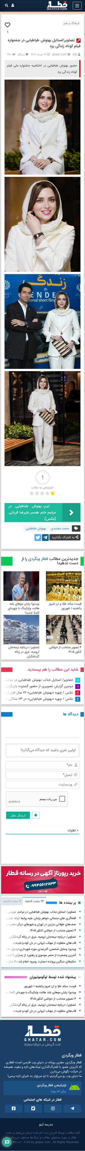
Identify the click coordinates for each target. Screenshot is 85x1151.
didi (75, 54)
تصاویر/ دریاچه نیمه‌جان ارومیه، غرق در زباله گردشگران (23, 652)
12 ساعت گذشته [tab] (12, 901)
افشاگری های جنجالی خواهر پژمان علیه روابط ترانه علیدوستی (38, 918)
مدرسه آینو (46, 1124)
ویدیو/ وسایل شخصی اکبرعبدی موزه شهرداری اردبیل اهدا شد (38, 949)
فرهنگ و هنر (71, 23)
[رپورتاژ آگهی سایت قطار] (42, 880)
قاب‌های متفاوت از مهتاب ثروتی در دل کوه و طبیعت (44, 943)
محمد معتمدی (60, 528)
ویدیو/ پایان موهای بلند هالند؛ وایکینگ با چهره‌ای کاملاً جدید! (23, 608)
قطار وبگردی (38, 559)
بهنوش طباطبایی (36, 528)
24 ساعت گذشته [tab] (34, 901)
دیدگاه (21, 54)
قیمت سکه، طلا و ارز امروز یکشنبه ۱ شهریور (65, 606)
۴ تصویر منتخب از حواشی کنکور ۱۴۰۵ (65, 649)
